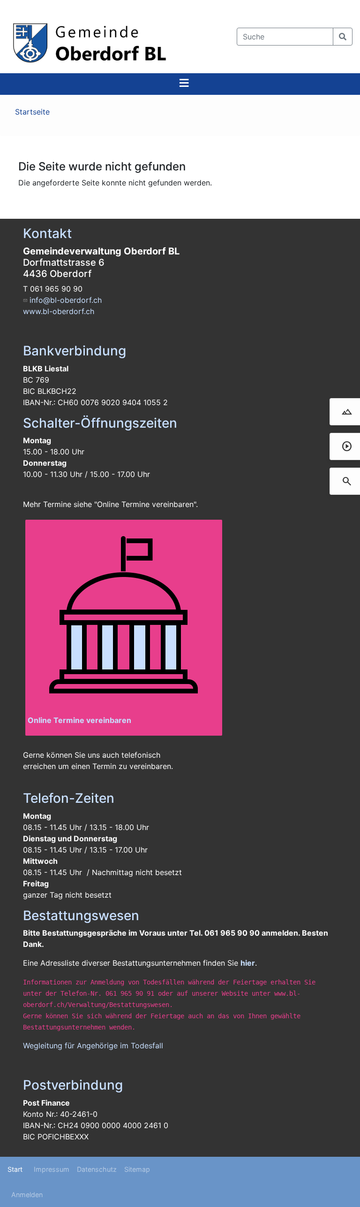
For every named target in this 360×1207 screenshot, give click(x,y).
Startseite (32, 111)
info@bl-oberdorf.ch (66, 300)
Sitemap (137, 1169)
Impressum (51, 1169)
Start (15, 1169)
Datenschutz (97, 1169)
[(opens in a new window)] (124, 618)
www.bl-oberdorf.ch (58, 311)
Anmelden (27, 1195)
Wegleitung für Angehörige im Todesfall (93, 1045)
